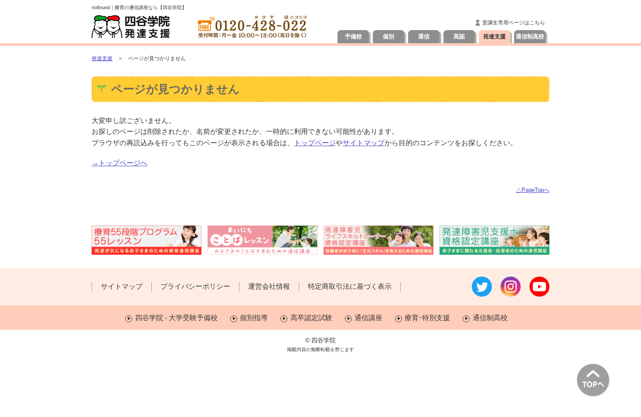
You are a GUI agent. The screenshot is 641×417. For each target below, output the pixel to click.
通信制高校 (530, 36)
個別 (388, 36)
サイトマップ (364, 143)
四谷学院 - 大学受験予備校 (176, 317)
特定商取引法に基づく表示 (350, 286)
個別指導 (254, 317)
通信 (424, 36)
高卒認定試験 (311, 317)
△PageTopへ (532, 190)
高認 (459, 36)
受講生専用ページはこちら (513, 23)
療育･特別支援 (427, 317)
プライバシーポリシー (195, 286)
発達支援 (494, 36)
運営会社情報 (269, 286)
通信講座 (368, 317)
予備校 (353, 36)
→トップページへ (119, 163)
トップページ (315, 143)
